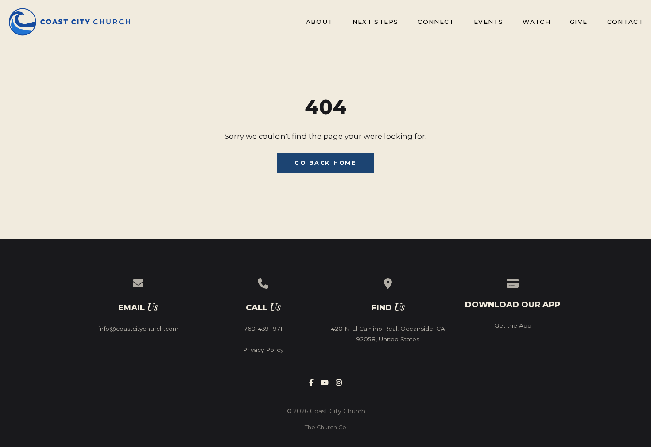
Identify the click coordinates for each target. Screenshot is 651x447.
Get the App (512, 325)
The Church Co (325, 427)
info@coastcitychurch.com (138, 328)
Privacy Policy (263, 349)
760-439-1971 (263, 328)
